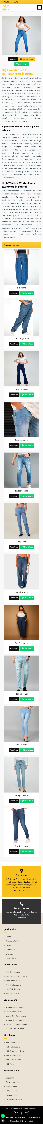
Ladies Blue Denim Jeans (16, 1016)
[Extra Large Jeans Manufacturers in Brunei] (21, 318)
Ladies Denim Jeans (14, 1012)
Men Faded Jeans (13, 989)
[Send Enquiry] (21, 35)
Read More (14, 293)
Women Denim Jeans (14, 1007)
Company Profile (13, 941)
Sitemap (9, 954)
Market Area (11, 958)
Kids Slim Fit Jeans (13, 1060)
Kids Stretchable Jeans (15, 1051)
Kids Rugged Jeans (13, 1055)
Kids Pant (10, 1064)
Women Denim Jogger (15, 1020)
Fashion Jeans (11, 1095)
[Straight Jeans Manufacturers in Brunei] (21, 775)
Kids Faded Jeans (13, 1047)
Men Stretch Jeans (13, 985)
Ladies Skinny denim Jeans (17, 1024)
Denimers (16, 1109)
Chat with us (22, 64)
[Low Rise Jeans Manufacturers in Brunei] (21, 572)
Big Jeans (10, 1078)
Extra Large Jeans (13, 1082)
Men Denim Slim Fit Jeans (16, 976)
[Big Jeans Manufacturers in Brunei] (21, 267)
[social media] (16, 1112)
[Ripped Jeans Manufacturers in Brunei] (21, 673)
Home (8, 937)
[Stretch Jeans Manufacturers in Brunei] (21, 825)
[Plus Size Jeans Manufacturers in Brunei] (21, 622)
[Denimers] (6, 7)
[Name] (39, 7)
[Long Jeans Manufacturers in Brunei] (21, 521)
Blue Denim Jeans (13, 981)
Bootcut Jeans (12, 1086)
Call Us (13, 59)
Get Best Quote (27, 59)
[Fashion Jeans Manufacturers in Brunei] (21, 470)
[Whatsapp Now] (3, 1116)
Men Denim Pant (12, 993)
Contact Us (21, 917)
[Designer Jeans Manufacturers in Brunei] (21, 419)
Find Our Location (21, 890)
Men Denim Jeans (13, 972)
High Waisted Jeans (14, 1099)
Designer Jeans (12, 1091)
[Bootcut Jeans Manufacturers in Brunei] (21, 369)
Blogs (8, 945)
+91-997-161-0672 (11, 2)
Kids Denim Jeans (13, 1043)
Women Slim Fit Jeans (15, 1029)
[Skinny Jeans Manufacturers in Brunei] (21, 724)
